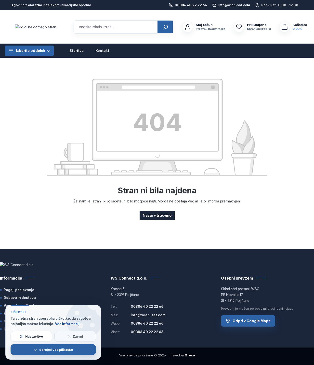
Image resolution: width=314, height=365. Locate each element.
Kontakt (102, 51)
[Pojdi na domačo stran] (35, 27)
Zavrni (78, 336)
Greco (190, 355)
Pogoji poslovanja (19, 290)
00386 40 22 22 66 (191, 5)
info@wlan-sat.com (234, 5)
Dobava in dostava (20, 298)
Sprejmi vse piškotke (56, 350)
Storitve (76, 51)
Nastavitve (34, 336)
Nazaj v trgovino (157, 215)
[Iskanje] (165, 27)
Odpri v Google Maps (252, 321)
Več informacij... (68, 324)
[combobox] (116, 27)
